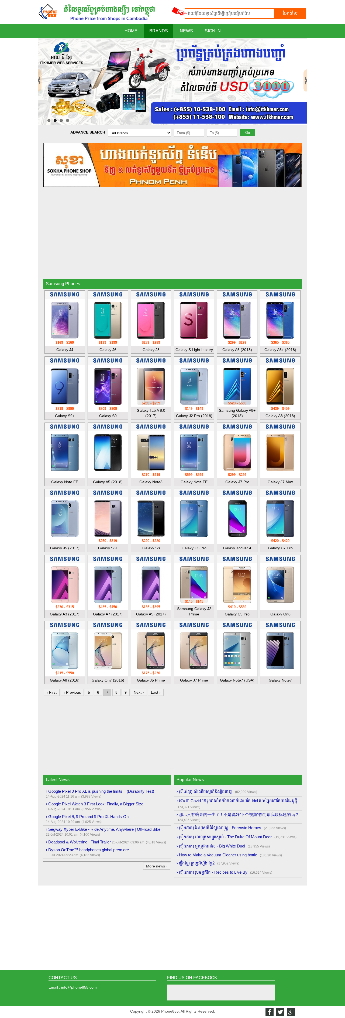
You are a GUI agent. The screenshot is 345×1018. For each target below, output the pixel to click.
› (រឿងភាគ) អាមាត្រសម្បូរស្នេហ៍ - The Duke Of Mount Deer (224, 837)
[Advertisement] (172, 237)
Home (131, 31)
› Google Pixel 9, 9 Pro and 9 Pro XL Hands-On (87, 816)
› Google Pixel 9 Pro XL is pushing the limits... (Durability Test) (100, 791)
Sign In (213, 31)
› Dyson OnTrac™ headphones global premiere (87, 849)
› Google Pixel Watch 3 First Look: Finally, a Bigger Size (94, 804)
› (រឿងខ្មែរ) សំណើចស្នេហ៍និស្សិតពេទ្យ (204, 791)
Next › (139, 692)
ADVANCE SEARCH (87, 132)
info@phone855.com (79, 987)
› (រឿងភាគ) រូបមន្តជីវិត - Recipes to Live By (212, 872)
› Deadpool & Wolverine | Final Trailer (78, 842)
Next (305, 71)
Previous (40, 71)
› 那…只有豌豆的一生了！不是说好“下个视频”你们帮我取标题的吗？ (238, 814)
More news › (156, 866)
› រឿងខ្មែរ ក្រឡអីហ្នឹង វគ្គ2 (196, 863)
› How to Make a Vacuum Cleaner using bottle (217, 855)
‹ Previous (72, 692)
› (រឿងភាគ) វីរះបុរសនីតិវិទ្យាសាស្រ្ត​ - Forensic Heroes (219, 827)
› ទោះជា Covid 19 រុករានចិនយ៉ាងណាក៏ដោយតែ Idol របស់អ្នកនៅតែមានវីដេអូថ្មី (237, 800)
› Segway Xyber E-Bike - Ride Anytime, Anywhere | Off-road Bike (103, 829)
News (186, 31)
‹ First (52, 692)
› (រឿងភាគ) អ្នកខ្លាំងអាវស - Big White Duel (211, 846)
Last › (156, 692)
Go (247, 133)
